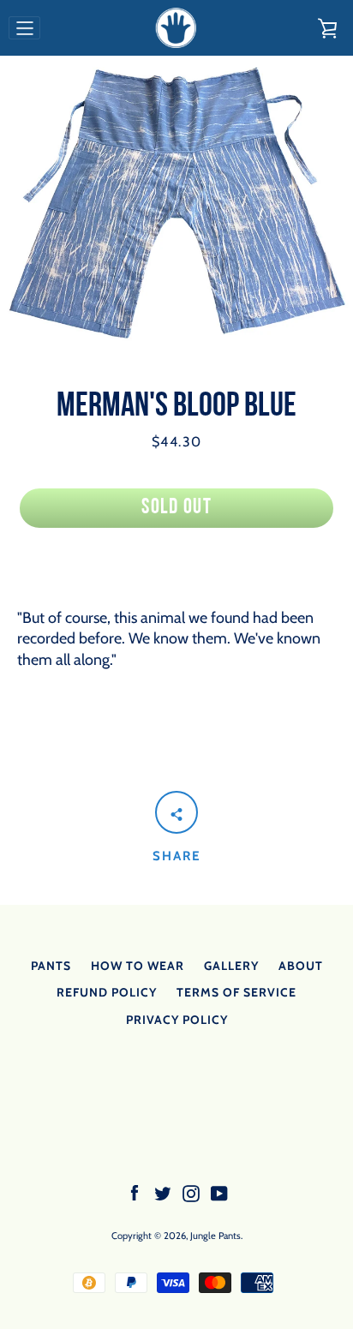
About (300, 965)
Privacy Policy (177, 1019)
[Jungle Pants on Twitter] (162, 1192)
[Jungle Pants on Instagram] (191, 1192)
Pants (51, 965)
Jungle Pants (215, 1236)
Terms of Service (236, 992)
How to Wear (137, 965)
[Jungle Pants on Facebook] (134, 1192)
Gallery (231, 965)
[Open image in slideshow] (176, 203)
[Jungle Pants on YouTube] (219, 1192)
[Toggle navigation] (24, 27)
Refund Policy (107, 992)
